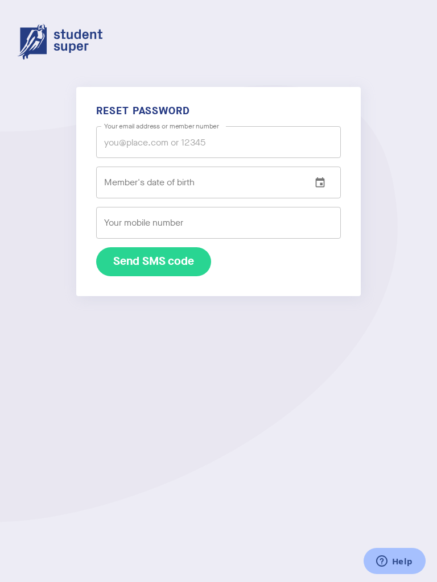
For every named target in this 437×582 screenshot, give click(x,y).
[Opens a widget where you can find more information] (394, 562)
